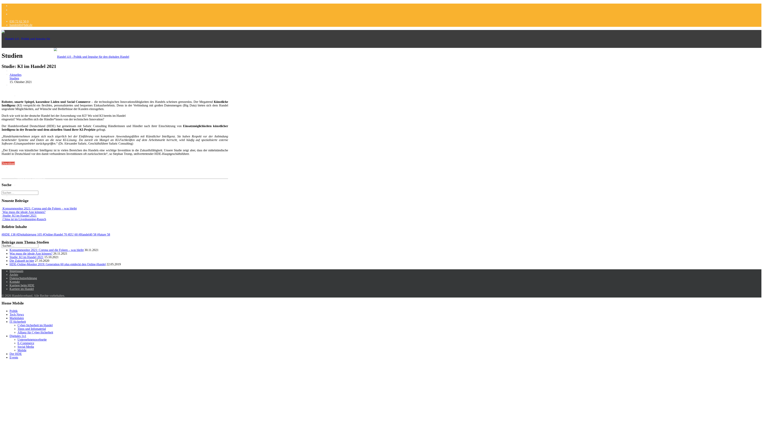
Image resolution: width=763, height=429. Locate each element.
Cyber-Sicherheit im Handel (35, 325)
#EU (73, 234)
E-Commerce (25, 343)
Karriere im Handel (22, 289)
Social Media (25, 145)
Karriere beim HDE (22, 285)
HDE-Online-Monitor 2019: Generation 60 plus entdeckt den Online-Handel (58, 264)
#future (103, 234)
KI (11, 167)
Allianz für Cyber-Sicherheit (35, 332)
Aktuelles (15, 74)
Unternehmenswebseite (32, 339)
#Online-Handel (55, 234)
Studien (14, 78)
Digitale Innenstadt (21, 195)
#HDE (8, 234)
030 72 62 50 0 (19, 21)
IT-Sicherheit (18, 321)
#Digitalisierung (29, 234)
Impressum (16, 271)
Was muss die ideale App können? (31, 253)
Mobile (21, 350)
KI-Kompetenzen (28, 185)
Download (8, 163)
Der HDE (16, 354)
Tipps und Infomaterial (31, 328)
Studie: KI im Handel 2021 (27, 257)
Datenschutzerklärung (23, 278)
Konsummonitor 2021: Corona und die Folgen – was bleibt (47, 250)
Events (14, 357)
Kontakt (15, 281)
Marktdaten (24, 95)
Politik (14, 85)
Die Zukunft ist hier (22, 260)
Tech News (17, 314)
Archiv (14, 274)
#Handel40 (87, 234)
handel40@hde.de (21, 25)
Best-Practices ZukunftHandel (36, 156)
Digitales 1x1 (18, 336)
